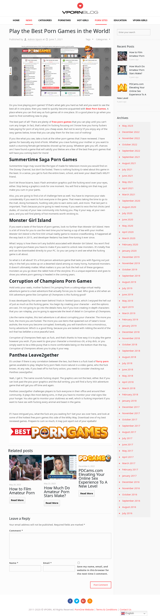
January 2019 (129, 325)
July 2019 (127, 288)
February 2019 (130, 319)
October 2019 (129, 269)
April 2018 (128, 381)
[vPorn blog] (80, 8)
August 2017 (129, 431)
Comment (16, 530)
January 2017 (129, 475)
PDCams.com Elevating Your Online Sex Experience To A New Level (93, 478)
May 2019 (127, 300)
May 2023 (127, 125)
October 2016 (129, 494)
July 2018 (127, 363)
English (129, 613)
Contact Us (125, 609)
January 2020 (129, 250)
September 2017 (131, 425)
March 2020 (128, 238)
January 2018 (129, 400)
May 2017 (127, 450)
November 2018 (131, 338)
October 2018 (129, 344)
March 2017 (128, 463)
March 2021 (128, 194)
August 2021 (129, 163)
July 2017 (127, 438)
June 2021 (127, 175)
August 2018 (129, 356)
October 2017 (129, 419)
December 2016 (131, 481)
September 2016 (131, 500)
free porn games (61, 121)
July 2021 (127, 169)
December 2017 (131, 406)
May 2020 (127, 225)
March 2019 (128, 313)
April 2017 (128, 456)
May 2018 (127, 375)
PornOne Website (84, 609)
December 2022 (131, 131)
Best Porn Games (96, 108)
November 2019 (131, 263)
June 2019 (127, 294)
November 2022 (131, 138)
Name (13, 562)
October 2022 (129, 144)
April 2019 (128, 306)
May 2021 (127, 181)
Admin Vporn (35, 39)
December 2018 (131, 331)
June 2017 (127, 444)
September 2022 (131, 150)
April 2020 (128, 231)
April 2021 (128, 188)
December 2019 (131, 256)
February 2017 (130, 469)
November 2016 (131, 488)
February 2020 (130, 244)
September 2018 (131, 350)
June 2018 (127, 369)
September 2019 (131, 275)
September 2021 (131, 156)
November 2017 (131, 413)
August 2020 (129, 206)
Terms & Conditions (106, 609)
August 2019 (129, 281)
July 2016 (127, 513)
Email (47, 562)
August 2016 (129, 506)
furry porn (102, 361)
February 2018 (130, 394)
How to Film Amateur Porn (22, 490)
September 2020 (131, 200)
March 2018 (128, 388)
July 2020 (127, 213)
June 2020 (127, 219)
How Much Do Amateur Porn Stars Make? (57, 491)
